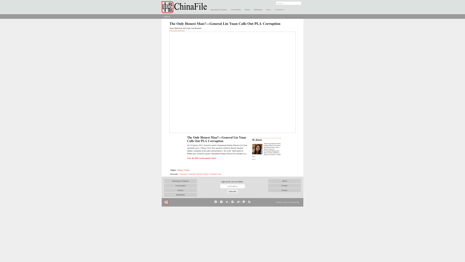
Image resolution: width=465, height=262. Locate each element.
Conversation (236, 9)
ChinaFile (185, 7)
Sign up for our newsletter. (232, 181)
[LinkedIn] (215, 201)
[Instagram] (232, 201)
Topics (268, 9)
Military (180, 170)
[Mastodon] (243, 201)
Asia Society (295, 202)
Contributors (279, 9)
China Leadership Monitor (177, 31)
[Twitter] (226, 201)
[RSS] (249, 201)
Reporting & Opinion (219, 9)
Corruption (183, 174)
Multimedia (258, 9)
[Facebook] (221, 201)
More (253, 159)
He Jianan (257, 139)
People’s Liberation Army (212, 174)
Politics (187, 170)
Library (247, 9)
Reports (167, 16)
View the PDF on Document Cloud (201, 158)
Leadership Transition (195, 174)
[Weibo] (238, 201)
